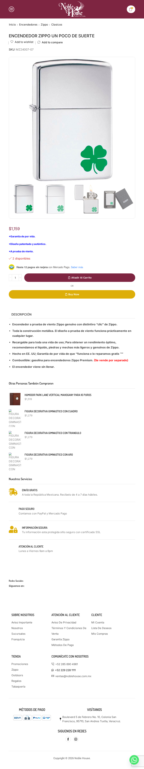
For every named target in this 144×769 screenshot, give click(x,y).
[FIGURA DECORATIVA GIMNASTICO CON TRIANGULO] (15, 440)
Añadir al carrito (81, 277)
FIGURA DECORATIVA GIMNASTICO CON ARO (49, 454)
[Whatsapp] (134, 760)
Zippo (44, 24)
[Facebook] (68, 739)
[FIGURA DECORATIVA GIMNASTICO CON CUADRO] (15, 418)
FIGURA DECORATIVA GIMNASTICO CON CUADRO (51, 411)
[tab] (21, 314)
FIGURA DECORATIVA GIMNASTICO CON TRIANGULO (53, 433)
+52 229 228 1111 (65, 670)
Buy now (73, 294)
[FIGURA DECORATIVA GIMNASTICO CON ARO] (15, 461)
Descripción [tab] (21, 314)
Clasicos (56, 24)
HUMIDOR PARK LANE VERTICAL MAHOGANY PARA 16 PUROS (58, 395)
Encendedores (28, 24)
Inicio (12, 24)
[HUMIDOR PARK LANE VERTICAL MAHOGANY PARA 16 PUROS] (15, 399)
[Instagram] (76, 739)
